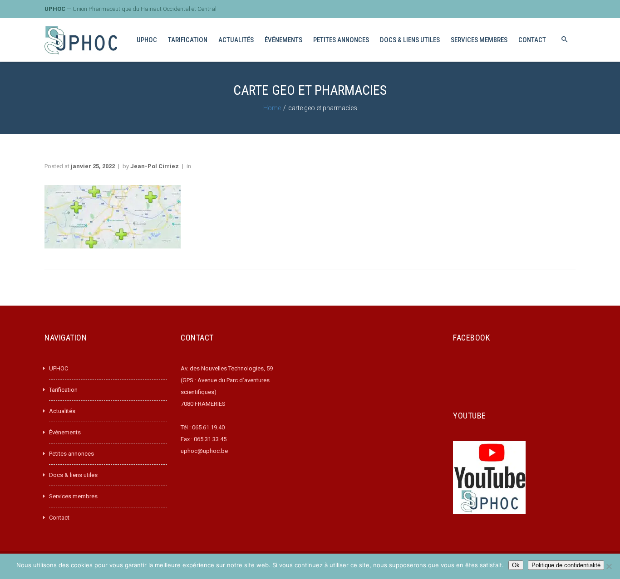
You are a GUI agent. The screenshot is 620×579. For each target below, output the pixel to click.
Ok (516, 565)
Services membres (73, 496)
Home (272, 108)
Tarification (63, 389)
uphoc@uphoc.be (204, 451)
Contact (59, 517)
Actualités (62, 411)
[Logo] (80, 40)
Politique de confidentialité (565, 565)
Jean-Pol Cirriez (154, 166)
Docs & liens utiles (73, 475)
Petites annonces (71, 453)
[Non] (608, 566)
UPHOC (58, 368)
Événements (65, 432)
